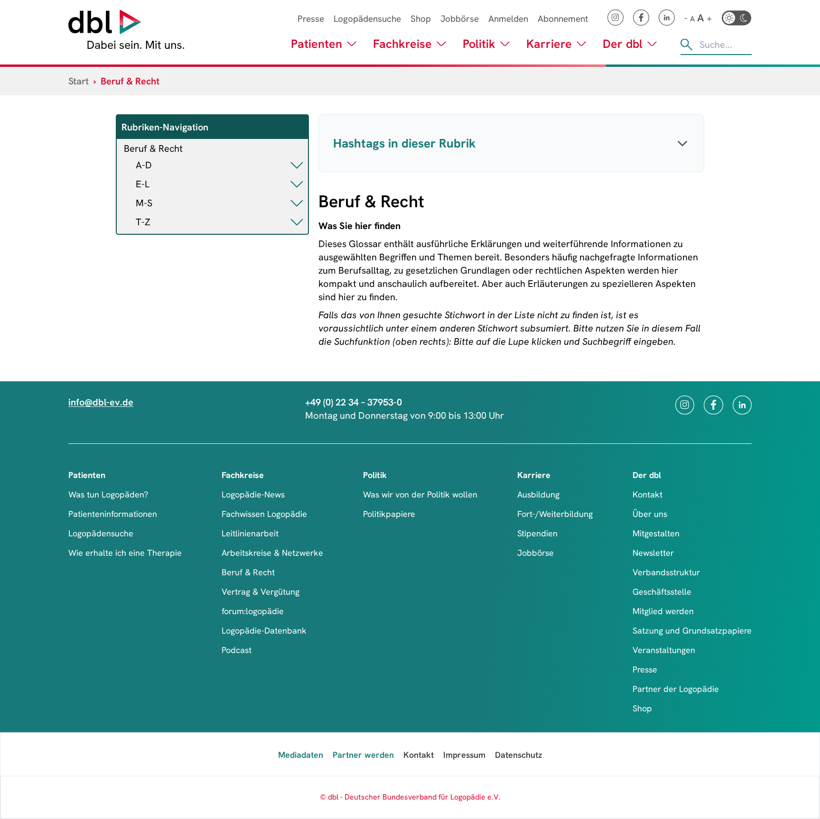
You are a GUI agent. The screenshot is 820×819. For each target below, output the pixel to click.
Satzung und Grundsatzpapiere (692, 630)
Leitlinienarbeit (250, 533)
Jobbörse (459, 19)
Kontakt (647, 494)
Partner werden (363, 754)
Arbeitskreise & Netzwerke (272, 552)
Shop (420, 19)
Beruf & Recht (153, 148)
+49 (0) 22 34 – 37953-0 (353, 402)
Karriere (549, 44)
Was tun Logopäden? (108, 494)
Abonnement (563, 19)
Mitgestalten (656, 533)
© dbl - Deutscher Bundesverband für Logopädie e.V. (410, 797)
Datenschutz (518, 754)
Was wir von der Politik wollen (420, 494)
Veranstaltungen (664, 649)
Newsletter (653, 552)
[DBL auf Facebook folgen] (641, 17)
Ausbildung (538, 494)
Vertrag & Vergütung (260, 591)
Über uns (650, 513)
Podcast (237, 649)
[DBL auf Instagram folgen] (615, 17)
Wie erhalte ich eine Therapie (125, 552)
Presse (311, 19)
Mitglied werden (663, 611)
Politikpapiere (389, 513)
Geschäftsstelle (662, 591)
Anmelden (508, 19)
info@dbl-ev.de (100, 402)
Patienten (316, 44)
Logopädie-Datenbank (264, 630)
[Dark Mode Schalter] (736, 18)
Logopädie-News (253, 494)
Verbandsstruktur (666, 572)
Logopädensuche (367, 19)
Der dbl (623, 44)
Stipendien (537, 533)
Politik (479, 44)
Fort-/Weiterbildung (555, 513)
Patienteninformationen (112, 513)
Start (78, 81)
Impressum (464, 754)
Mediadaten (300, 754)
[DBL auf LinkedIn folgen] (667, 17)
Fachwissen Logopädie (264, 513)
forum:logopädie (253, 611)
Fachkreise (402, 44)
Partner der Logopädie (676, 688)
